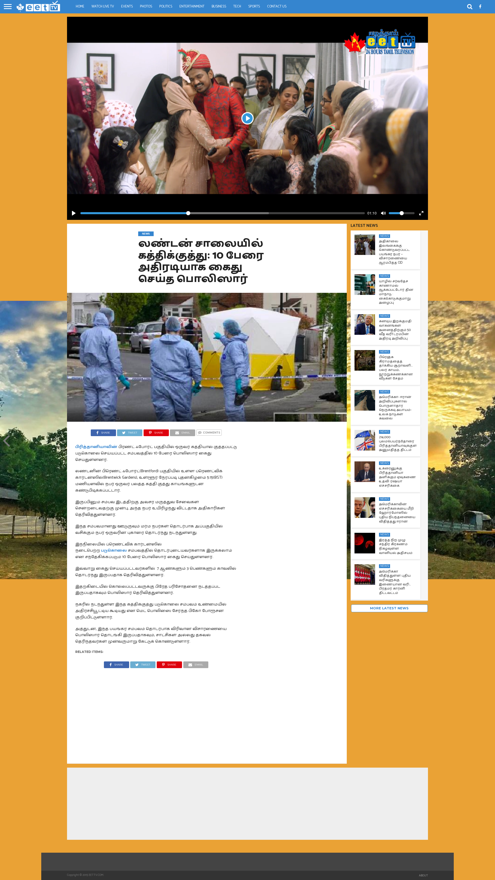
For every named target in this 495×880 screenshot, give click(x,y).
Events (127, 6)
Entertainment (191, 6)
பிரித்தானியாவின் (96, 446)
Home (80, 6)
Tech (237, 6)
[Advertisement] (156, 712)
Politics (165, 6)
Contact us (276, 6)
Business (219, 6)
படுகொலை (114, 550)
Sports (254, 6)
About (423, 875)
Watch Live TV (103, 6)
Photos (146, 6)
